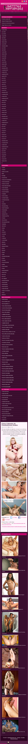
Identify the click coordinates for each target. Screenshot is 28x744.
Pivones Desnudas (5, 262)
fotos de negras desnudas (7, 375)
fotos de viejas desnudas (7, 355)
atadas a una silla (5, 171)
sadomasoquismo (5, 270)
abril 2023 (4, 37)
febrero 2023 (4, 41)
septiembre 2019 (5, 74)
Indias (3, 230)
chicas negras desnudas (6, 320)
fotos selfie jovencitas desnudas (8, 333)
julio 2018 (4, 102)
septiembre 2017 (5, 122)
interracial (4, 232)
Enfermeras (4, 211)
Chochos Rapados (5, 191)
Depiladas (4, 203)
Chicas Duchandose (5, 181)
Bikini (3, 173)
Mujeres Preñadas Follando (7, 21)
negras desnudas (5, 393)
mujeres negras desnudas (6, 403)
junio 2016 (4, 152)
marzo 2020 (4, 62)
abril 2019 (4, 84)
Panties (3, 258)
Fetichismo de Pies (5, 215)
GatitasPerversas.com (12, 737)
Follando (3, 217)
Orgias (3, 254)
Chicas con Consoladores (6, 179)
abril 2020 (4, 60)
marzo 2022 (4, 51)
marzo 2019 (4, 86)
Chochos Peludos (5, 189)
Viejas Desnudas (5, 288)
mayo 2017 (4, 130)
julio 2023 (4, 31)
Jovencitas (4, 234)
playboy (3, 264)
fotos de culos (5, 362)
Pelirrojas (3, 260)
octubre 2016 (4, 144)
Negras (3, 252)
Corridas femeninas (5, 199)
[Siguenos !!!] (24, 1)
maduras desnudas (6, 336)
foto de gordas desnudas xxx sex (8, 407)
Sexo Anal (4, 274)
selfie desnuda (5, 299)
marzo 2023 (4, 39)
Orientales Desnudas (6, 256)
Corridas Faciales (5, 197)
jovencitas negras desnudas (7, 395)
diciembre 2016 (5, 140)
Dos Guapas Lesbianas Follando (8, 526)
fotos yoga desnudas (5, 222)
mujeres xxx (4, 419)
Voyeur (3, 292)
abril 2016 (4, 156)
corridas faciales (5, 351)
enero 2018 (4, 114)
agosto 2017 (4, 124)
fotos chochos (4, 220)
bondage (3, 175)
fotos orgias (4, 417)
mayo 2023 (4, 35)
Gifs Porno (4, 226)
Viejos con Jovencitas (6, 290)
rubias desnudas (5, 405)
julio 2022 (4, 47)
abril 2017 (4, 132)
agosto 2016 (4, 148)
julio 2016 (4, 150)
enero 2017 (4, 138)
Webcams (4, 294)
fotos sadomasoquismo (6, 318)
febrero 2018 (4, 112)
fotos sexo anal (5, 346)
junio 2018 (4, 104)
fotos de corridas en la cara (7, 327)
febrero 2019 (4, 88)
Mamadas (4, 244)
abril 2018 (4, 108)
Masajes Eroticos (5, 246)
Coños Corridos (5, 195)
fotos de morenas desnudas (8, 380)
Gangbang (4, 224)
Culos (3, 201)
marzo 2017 (4, 134)
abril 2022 (4, 49)
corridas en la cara (6, 364)
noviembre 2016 (5, 142)
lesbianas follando (6, 338)
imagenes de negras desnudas (7, 415)
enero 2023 (4, 43)
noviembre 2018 (5, 94)
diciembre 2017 (5, 116)
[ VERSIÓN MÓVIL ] (3, 743)
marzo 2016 (4, 158)
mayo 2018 (4, 106)
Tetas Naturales (5, 284)
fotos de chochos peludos (7, 344)
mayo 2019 (4, 82)
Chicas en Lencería (5, 183)
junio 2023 (4, 33)
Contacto (18, 737)
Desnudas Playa (5, 205)
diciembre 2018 (5, 92)
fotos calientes (5, 353)
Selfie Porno (4, 272)
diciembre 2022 (5, 45)
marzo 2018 (4, 110)
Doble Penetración (5, 207)
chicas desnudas (5, 397)
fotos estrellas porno (6, 301)
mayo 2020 (4, 58)
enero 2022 (4, 56)
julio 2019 (4, 78)
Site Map (23, 737)
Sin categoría (4, 278)
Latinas (3, 236)
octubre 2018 (4, 96)
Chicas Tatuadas (5, 187)
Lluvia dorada (4, 240)
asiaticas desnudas (5, 329)
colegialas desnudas (6, 314)
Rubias (3, 268)
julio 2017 (4, 126)
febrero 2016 (4, 160)
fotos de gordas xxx (6, 303)
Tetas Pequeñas (5, 286)
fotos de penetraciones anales (18, 523)
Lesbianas (4, 238)
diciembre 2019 (5, 68)
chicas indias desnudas (6, 185)
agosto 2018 (4, 100)
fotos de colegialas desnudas (8, 359)
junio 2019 (4, 80)
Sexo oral (3, 276)
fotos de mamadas (6, 373)
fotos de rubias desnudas (7, 382)
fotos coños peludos (6, 312)
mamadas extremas (6, 342)
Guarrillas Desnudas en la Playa (20, 526)
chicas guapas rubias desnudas (8, 325)
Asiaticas (3, 169)
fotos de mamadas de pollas (8, 340)
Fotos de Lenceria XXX (6, 19)
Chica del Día (4, 177)
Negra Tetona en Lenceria (6, 25)
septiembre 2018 (5, 98)
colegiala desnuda (5, 323)
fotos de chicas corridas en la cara (8, 331)
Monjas (3, 248)
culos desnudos (5, 399)
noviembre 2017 (5, 118)
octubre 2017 (4, 120)
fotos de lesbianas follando (7, 366)
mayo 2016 (4, 154)
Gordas (3, 228)
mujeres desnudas (5, 391)
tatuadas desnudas (5, 280)
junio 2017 (4, 128)
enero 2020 (4, 66)
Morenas (3, 250)
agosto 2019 (4, 76)
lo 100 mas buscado (6, 386)
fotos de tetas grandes (6, 310)
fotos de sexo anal (6, 384)
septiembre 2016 (5, 146)
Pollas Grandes (5, 266)
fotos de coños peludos (6, 316)
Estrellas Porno (4, 213)
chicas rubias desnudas (6, 305)
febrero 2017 (4, 136)
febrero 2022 (4, 54)
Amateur (3, 167)
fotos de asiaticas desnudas (8, 349)
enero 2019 (4, 90)
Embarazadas (4, 209)
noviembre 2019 (5, 70)
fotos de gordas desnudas (7, 368)
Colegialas (4, 193)
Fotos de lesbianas (5, 411)
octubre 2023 (4, 29)
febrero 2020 (4, 64)
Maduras (3, 242)
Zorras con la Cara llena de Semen (8, 23)
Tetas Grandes (4, 282)
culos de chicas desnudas (7, 308)
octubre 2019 (4, 72)
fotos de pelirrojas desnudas (8, 371)
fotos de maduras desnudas (8, 377)
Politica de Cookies (14, 738)
